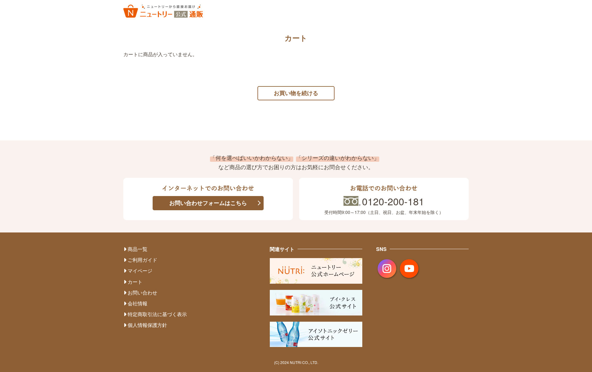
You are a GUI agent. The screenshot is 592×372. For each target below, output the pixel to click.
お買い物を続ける (296, 93)
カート (135, 281)
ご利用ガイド (142, 259)
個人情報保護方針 (147, 324)
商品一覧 (137, 249)
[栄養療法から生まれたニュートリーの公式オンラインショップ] (163, 11)
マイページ (140, 270)
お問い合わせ (142, 292)
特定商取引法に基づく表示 (157, 314)
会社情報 (137, 303)
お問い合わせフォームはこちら (208, 203)
